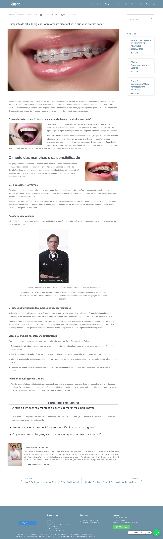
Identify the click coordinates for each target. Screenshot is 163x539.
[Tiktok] (142, 533)
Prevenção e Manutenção (55, 531)
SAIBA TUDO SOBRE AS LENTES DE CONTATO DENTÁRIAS (141, 44)
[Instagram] (137, 533)
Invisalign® (50, 523)
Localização (150, 4)
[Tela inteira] (66, 280)
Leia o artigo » (135, 53)
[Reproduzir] (41, 280)
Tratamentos (129, 4)
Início (92, 4)
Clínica (99, 4)
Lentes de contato (53, 529)
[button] (53, 256)
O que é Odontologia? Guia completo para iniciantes (140, 85)
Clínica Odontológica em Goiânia (139, 65)
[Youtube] (147, 533)
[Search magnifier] (151, 19)
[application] (54, 256)
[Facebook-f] (132, 533)
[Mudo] (62, 280)
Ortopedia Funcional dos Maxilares (58, 525)
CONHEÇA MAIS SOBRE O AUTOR (37, 464)
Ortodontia (32, 15)
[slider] (52, 280)
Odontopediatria (52, 527)
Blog (141, 4)
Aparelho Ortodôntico (17, 15)
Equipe (107, 4)
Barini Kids (117, 4)
